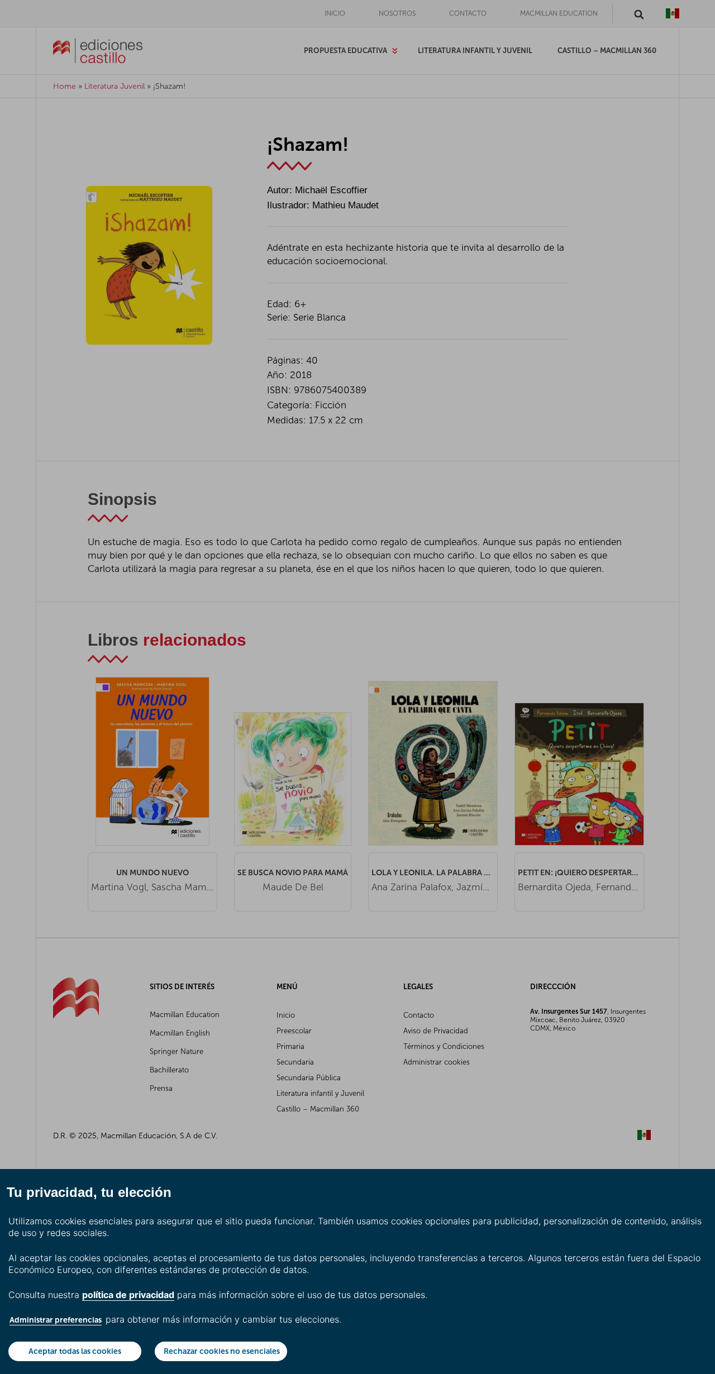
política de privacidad (128, 1294)
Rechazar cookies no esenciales (222, 1351)
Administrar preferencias (55, 1319)
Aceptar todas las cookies (74, 1351)
